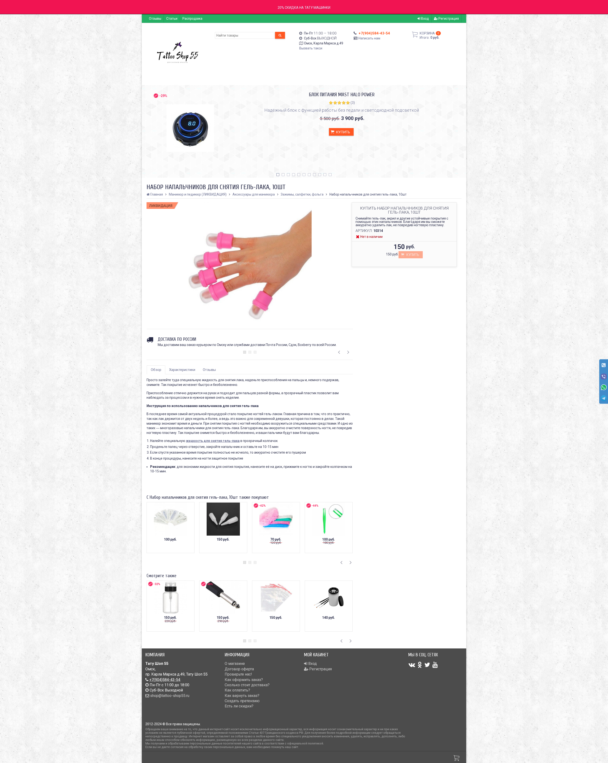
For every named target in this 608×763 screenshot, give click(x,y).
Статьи (171, 18)
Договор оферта (239, 669)
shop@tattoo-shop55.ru (169, 695)
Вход (424, 18)
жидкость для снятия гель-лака (213, 441)
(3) (353, 103)
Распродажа (192, 18)
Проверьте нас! (238, 674)
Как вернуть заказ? (242, 695)
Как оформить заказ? (244, 679)
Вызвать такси (310, 48)
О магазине (235, 663)
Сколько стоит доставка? (247, 685)
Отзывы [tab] (209, 370)
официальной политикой (305, 743)
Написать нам (369, 38)
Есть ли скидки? (239, 706)
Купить (342, 132)
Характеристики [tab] (182, 370)
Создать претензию (242, 701)
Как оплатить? (237, 690)
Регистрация (448, 18)
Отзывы (155, 18)
